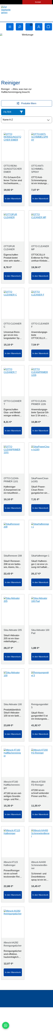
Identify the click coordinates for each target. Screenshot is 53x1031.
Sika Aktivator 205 (13, 630)
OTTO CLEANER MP (40, 248)
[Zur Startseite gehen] (26, 12)
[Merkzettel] (29, 26)
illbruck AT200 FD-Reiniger (38, 783)
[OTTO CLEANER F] (40, 303)
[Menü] (10, 26)
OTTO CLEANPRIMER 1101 (11, 480)
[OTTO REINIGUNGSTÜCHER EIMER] (12, 145)
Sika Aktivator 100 (13, 704)
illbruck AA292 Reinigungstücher (12, 944)
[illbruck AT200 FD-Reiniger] (40, 761)
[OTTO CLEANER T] (12, 380)
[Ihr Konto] (38, 26)
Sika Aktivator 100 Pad (40, 631)
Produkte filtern (28, 103)
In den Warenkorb (13, 199)
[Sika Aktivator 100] (12, 684)
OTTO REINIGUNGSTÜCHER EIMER (13, 169)
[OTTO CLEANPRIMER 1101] (12, 458)
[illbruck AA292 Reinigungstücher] (12, 922)
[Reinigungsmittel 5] (40, 684)
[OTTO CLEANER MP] (40, 226)
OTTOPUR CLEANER (9, 248)
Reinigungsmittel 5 (39, 706)
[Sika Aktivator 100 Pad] (40, 609)
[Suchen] (19, 26)
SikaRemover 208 (13, 556)
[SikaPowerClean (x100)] (40, 458)
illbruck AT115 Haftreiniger (11, 863)
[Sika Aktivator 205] (12, 609)
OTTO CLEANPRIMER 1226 (38, 402)
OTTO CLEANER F (40, 325)
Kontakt (38, 2)
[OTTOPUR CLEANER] (12, 226)
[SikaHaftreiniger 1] (40, 535)
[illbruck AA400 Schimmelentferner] (40, 841)
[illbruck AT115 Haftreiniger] (12, 841)
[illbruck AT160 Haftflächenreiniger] (12, 761)
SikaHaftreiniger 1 (40, 556)
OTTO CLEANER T (12, 402)
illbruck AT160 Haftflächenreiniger (12, 785)
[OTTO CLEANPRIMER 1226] (40, 380)
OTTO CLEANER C (12, 325)
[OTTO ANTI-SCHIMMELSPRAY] (40, 145)
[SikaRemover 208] (12, 535)
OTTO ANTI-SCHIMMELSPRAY (37, 169)
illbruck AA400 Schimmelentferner (39, 865)
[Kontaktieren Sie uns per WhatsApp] (5, 1025)
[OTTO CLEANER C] (12, 303)
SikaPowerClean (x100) (39, 480)
